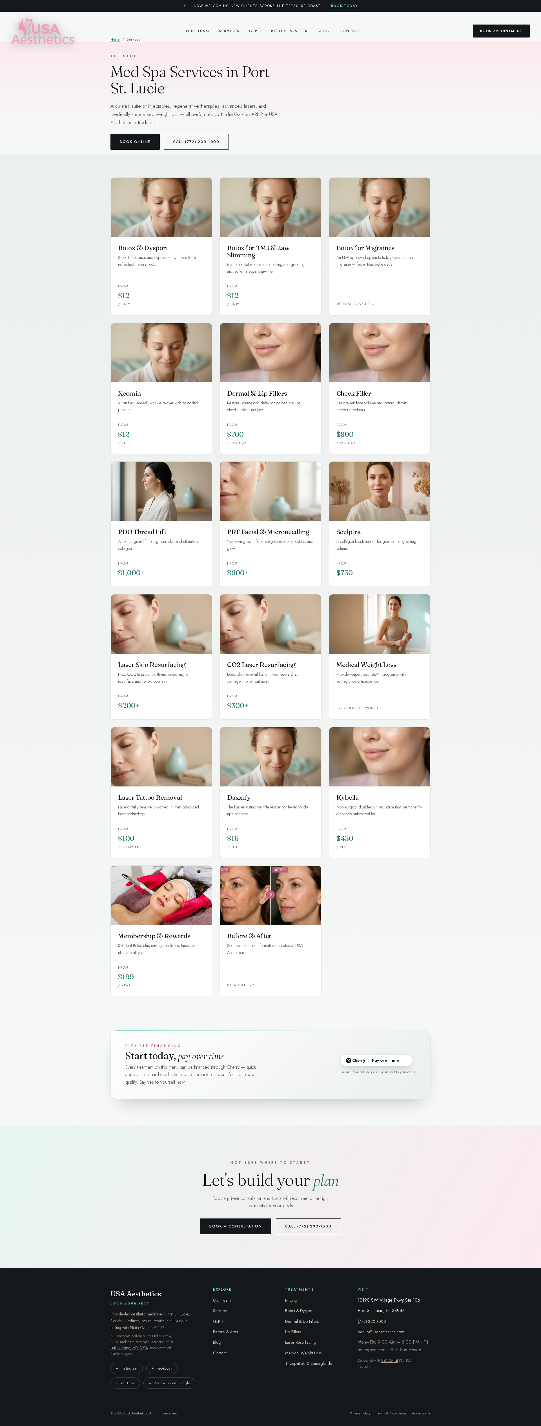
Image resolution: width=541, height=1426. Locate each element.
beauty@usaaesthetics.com (381, 1332)
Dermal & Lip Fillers (302, 1321)
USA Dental (389, 1360)
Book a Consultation (235, 1226)
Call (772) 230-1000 (196, 141)
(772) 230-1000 (372, 1321)
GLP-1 (255, 31)
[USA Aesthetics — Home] (42, 31)
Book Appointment (501, 30)
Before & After (289, 31)
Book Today (344, 5)
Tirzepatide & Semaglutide (308, 1363)
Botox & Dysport (299, 1311)
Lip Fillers (293, 1332)
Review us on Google (169, 1383)
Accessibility (421, 1413)
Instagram (127, 1368)
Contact (350, 31)
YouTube (125, 1383)
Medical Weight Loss (303, 1353)
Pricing (291, 1300)
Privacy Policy (360, 1413)
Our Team (197, 31)
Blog (324, 31)
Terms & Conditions (391, 1413)
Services (229, 31)
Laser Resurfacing (300, 1342)
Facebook (161, 1368)
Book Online (135, 141)
